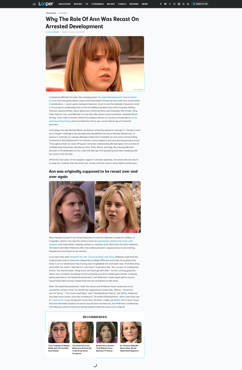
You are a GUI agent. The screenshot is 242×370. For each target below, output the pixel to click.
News (145, 4)
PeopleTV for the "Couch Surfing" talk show (92, 256)
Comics (122, 4)
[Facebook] (161, 4)
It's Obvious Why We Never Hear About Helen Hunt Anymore (129, 348)
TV (86, 4)
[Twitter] (170, 4)
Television (51, 13)
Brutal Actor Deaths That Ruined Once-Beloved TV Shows (105, 348)
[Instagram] (174, 4)
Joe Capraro (53, 32)
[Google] (183, 4)
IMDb (123, 293)
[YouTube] (165, 4)
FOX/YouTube (138, 89)
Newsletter (202, 4)
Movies (78, 4)
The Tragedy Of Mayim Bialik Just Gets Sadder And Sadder (59, 348)
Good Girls (57, 300)
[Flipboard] (179, 4)
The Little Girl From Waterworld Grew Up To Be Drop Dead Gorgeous (82, 349)
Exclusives (65, 4)
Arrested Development (110, 97)
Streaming (98, 4)
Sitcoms (63, 13)
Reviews (134, 4)
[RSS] (188, 4)
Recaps (111, 4)
